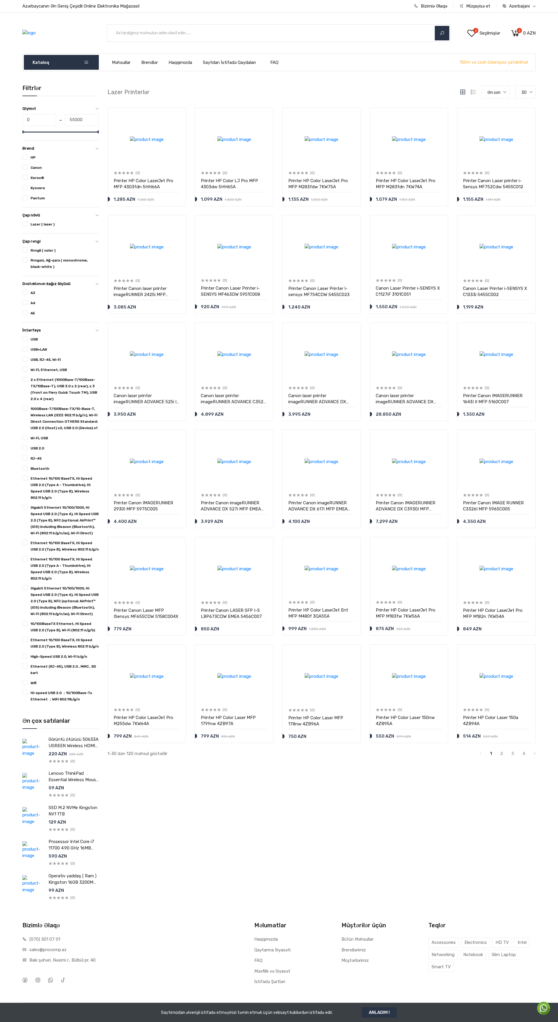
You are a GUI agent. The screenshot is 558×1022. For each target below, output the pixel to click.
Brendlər (149, 62)
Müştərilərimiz (355, 960)
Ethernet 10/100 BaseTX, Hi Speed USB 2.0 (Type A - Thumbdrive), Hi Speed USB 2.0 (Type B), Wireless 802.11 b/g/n (61, 488)
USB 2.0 (37, 448)
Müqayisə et (477, 6)
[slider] (22, 132)
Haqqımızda (180, 62)
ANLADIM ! (379, 1012)
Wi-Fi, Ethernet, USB (49, 370)
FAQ (274, 62)
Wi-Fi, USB (39, 438)
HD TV (502, 942)
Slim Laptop (504, 954)
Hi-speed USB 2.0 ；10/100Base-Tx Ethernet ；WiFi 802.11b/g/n (61, 696)
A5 (33, 313)
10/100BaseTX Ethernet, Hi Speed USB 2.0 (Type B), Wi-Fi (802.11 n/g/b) (63, 627)
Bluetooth (40, 469)
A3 (33, 293)
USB (34, 339)
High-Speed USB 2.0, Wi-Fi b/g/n (59, 657)
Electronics (475, 942)
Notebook (473, 954)
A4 (33, 303)
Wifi (33, 683)
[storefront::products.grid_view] (462, 92)
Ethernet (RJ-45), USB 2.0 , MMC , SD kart (63, 669)
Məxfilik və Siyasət (272, 971)
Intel (522, 942)
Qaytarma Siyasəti (272, 950)
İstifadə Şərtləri (269, 981)
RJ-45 (36, 458)
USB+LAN (39, 349)
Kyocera (38, 188)
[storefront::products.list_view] (473, 92)
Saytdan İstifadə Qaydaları (229, 62)
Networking (443, 954)
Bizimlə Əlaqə (433, 6)
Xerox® (37, 178)
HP (33, 157)
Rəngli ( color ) (43, 250)
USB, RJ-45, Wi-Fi (46, 360)
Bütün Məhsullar (357, 939)
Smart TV (441, 966)
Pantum (38, 198)
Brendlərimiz (353, 950)
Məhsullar (121, 62)
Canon (36, 168)
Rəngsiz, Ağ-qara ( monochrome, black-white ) (59, 263)
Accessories (444, 942)
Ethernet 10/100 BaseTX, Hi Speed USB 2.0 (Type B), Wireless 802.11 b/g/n (65, 546)
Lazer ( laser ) (43, 224)
